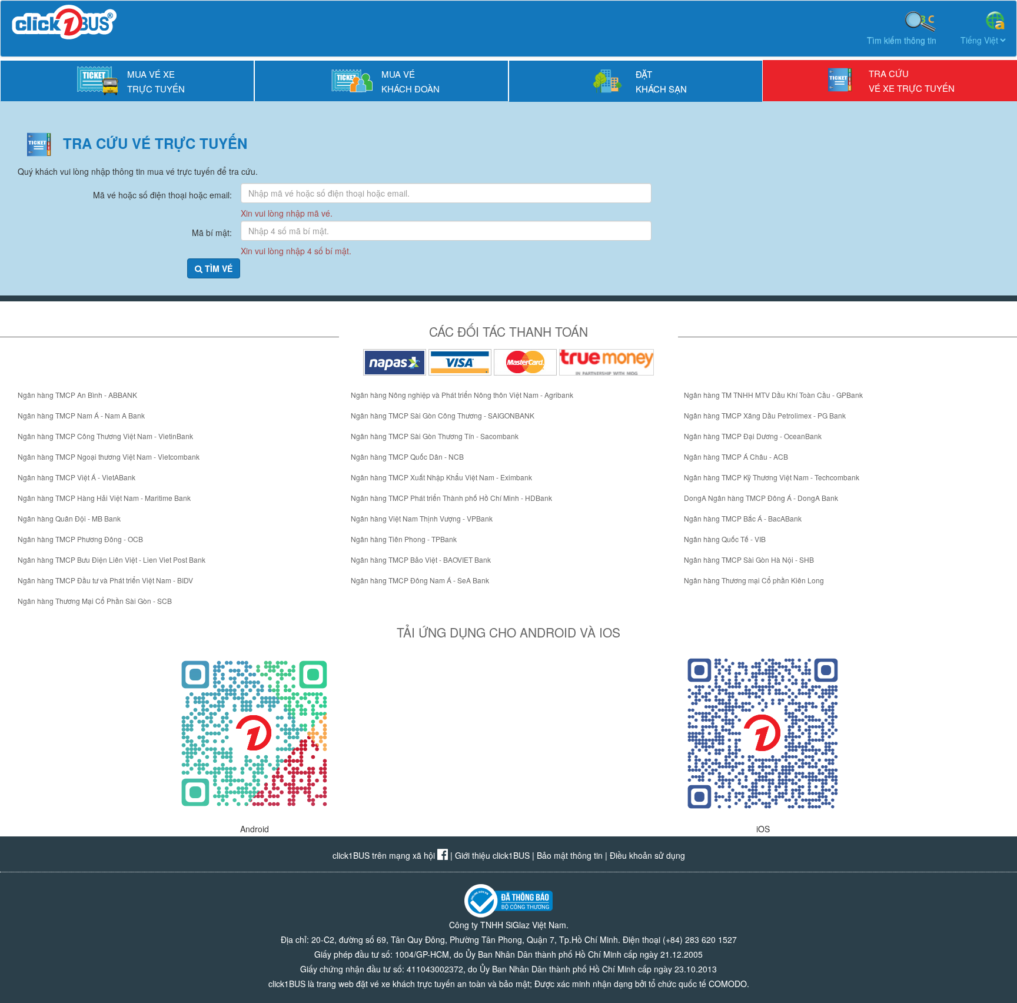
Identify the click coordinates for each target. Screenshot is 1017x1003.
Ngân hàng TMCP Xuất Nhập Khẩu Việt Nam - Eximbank (441, 477)
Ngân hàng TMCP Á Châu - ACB (736, 456)
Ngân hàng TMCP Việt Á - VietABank (76, 477)
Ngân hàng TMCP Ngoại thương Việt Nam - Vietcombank (109, 456)
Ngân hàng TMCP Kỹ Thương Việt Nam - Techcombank (771, 477)
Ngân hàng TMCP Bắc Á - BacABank (743, 518)
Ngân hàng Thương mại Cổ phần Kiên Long (754, 580)
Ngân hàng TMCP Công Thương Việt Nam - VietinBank (105, 436)
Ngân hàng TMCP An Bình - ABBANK (77, 395)
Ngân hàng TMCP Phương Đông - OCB (80, 539)
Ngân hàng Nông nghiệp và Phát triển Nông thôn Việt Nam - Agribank (462, 395)
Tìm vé (217, 268)
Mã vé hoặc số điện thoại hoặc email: (162, 195)
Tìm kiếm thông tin (901, 40)
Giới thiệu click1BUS (492, 855)
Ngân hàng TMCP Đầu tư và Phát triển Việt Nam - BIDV (105, 580)
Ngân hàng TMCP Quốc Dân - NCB (407, 456)
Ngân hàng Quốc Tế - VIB (725, 539)
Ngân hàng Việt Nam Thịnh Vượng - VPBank (422, 518)
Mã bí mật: (212, 232)
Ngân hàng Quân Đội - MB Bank (69, 518)
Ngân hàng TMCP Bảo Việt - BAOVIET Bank (421, 559)
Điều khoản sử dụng (647, 855)
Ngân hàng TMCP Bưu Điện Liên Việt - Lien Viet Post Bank (111, 559)
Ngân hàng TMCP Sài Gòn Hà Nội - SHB (749, 559)
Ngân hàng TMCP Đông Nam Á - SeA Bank (420, 580)
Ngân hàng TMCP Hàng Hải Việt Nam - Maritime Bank (104, 498)
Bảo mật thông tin (570, 855)
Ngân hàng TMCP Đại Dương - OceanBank (753, 436)
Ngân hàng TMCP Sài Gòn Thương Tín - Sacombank (435, 436)
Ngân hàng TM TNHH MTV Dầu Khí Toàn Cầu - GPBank (773, 395)
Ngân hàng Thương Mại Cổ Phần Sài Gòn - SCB (95, 601)
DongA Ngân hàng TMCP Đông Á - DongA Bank (761, 498)
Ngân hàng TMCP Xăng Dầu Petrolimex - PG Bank (765, 415)
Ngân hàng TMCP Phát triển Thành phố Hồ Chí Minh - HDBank (451, 498)
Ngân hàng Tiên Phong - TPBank (404, 539)
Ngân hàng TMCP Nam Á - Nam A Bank (81, 415)
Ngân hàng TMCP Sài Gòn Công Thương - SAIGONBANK (442, 415)
